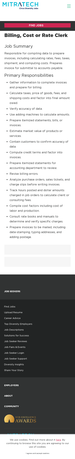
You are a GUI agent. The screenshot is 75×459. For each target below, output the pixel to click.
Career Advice (12, 318)
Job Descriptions (14, 329)
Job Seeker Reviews (15, 341)
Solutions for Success (16, 335)
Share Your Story (14, 370)
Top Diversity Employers (18, 324)
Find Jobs (9, 306)
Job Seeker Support (15, 358)
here (58, 439)
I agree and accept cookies (37, 453)
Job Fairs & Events (14, 347)
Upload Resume (13, 312)
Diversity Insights (14, 364)
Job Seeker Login (14, 353)
